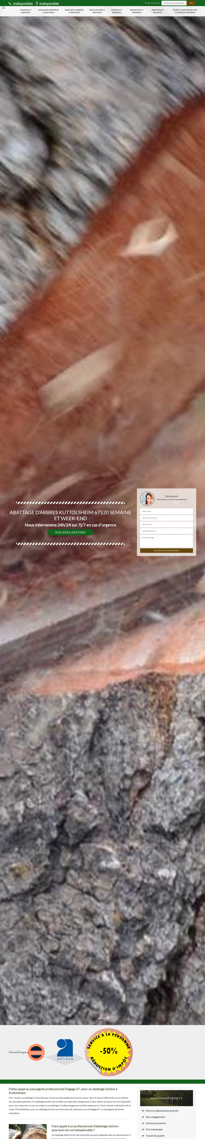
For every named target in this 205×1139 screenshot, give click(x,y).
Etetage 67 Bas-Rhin (116, 11)
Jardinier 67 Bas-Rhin (157, 11)
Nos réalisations (70, 532)
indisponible (22, 3)
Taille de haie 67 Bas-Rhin (97, 11)
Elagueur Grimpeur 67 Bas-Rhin (48, 11)
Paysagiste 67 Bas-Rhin (137, 11)
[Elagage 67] (7, 11)
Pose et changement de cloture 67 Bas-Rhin (185, 11)
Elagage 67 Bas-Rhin (25, 11)
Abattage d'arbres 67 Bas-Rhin (74, 11)
